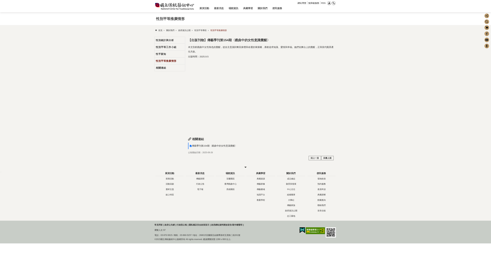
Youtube (486, 40)
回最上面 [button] (327, 158)
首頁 (160, 30)
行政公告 (200, 184)
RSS (323, 3)
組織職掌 (291, 195)
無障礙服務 (313, 3)
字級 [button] (329, 3)
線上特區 (170, 195)
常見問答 (158, 225)
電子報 (200, 189)
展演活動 (204, 8)
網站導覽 (302, 3)
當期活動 (170, 179)
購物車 (486, 27)
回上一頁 (315, 158)
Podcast (486, 46)
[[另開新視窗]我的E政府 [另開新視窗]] (302, 230)
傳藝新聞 (200, 179)
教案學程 (261, 200)
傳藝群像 (261, 184)
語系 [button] (334, 3)
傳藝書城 (261, 189)
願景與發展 (291, 184)
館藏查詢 (321, 200)
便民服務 (277, 8)
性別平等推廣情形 (218, 30)
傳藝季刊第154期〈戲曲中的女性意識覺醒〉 (214, 146)
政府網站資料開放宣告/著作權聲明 (226, 225)
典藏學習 (248, 8)
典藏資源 (261, 179)
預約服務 (321, 184)
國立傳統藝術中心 (174, 6)
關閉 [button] (245, 167)
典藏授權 (321, 195)
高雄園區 (230, 189)
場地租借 (321, 179)
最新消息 (219, 8)
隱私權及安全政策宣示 (199, 225)
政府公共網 (170, 225)
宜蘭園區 (230, 179)
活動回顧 (170, 184)
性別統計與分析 (165, 40)
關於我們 (262, 8)
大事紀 (291, 200)
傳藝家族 (291, 205)
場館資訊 (233, 8)
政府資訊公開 (184, 30)
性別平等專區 (200, 30)
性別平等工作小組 (166, 47)
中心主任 (291, 189)
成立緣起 (291, 179)
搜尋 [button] (486, 21)
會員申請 (321, 189)
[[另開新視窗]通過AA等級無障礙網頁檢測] (315, 230)
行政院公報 (182, 225)
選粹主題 (170, 189)
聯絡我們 (321, 205)
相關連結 (161, 67)
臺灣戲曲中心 (230, 184)
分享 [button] (486, 16)
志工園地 (291, 216)
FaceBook (486, 33)
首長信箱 (321, 211)
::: (189, 35)
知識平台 (261, 195)
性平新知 (161, 54)
